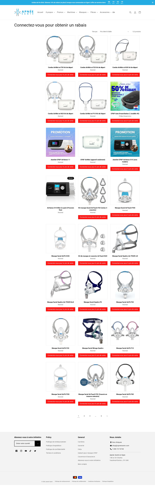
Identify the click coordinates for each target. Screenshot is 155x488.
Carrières (81, 442)
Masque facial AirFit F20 (60, 348)
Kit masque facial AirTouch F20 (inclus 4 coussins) (92, 209)
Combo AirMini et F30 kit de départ (60, 67)
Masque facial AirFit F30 (125, 302)
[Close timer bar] (152, 2)
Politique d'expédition (53, 445)
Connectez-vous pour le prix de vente (60, 75)
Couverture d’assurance (86, 456)
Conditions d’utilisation (94, 481)
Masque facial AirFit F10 (125, 348)
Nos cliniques (117, 442)
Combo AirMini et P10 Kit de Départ (92, 114)
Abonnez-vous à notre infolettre (89, 460)
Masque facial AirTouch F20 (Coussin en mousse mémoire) (92, 395)
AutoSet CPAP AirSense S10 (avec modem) (125, 161)
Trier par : (95, 31)
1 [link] (78, 416)
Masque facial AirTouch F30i (125, 208)
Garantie (81, 445)
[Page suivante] (107, 416)
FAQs (80, 449)
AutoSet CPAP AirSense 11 (60, 160)
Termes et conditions (53, 453)
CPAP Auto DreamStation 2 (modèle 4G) (125, 114)
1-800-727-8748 (118, 449)
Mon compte (82, 464)
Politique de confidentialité (55, 449)
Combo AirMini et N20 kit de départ (60, 114)
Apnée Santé (49, 481)
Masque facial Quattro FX (93, 302)
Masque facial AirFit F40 (125, 394)
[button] (50, 12)
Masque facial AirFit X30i (60, 256)
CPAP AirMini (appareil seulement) (92, 160)
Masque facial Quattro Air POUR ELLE (60, 302)
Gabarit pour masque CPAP (87, 453)
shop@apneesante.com (120, 445)
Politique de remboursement (56, 442)
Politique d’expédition (107, 481)
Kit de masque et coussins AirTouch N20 (92, 256)
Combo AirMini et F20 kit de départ (92, 67)
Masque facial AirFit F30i (60, 394)
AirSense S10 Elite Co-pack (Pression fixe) (60, 209)
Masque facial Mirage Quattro (92, 348)
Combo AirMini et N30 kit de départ (125, 67)
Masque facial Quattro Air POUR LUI (125, 256)
